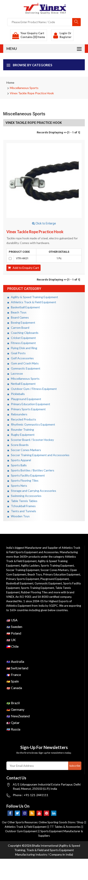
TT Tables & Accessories (65, 826)
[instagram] (24, 813)
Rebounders (18, 414)
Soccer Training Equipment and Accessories (39, 455)
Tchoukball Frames (22, 506)
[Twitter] (17, 813)
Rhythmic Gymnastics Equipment (32, 424)
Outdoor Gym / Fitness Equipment (33, 389)
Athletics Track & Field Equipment (32, 302)
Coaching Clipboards (23, 332)
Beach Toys (17, 312)
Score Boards (19, 445)
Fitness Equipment (22, 343)
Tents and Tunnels (22, 511)
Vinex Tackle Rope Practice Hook (32, 93)
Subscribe (74, 765)
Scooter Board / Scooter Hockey (31, 439)
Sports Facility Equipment (27, 475)
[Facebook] (10, 813)
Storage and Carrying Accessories (32, 490)
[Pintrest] (46, 813)
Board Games (19, 317)
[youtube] (39, 813)
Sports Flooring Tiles (23, 480)
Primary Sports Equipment (27, 409)
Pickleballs (17, 394)
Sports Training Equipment (57, 565)
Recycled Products (22, 419)
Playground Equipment (25, 399)
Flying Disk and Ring (23, 348)
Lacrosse (16, 373)
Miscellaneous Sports (24, 88)
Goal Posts (17, 353)
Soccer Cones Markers (25, 450)
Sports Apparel (20, 460)
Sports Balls (18, 465)
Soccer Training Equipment (22, 570)
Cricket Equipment (22, 338)
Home (10, 82)
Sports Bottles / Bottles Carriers (31, 470)
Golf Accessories (21, 358)
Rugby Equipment (22, 434)
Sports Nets (18, 485)
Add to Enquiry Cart (25, 267)
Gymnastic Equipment (24, 368)
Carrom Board (19, 327)
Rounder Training (21, 429)
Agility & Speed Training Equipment (33, 297)
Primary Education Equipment (29, 404)
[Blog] (32, 813)
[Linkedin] (53, 813)
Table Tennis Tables (23, 501)
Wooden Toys (19, 516)
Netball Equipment (22, 383)
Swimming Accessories (25, 496)
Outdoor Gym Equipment (21, 831)
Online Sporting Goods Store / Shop (61, 822)
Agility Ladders (30, 565)
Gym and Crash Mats (24, 363)
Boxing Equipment (22, 322)
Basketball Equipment (24, 307)
